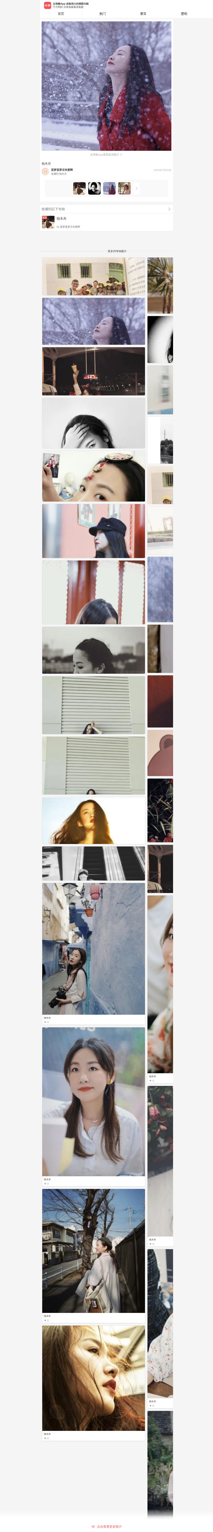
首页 (61, 14)
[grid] (107, 894)
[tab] (102, 13)
